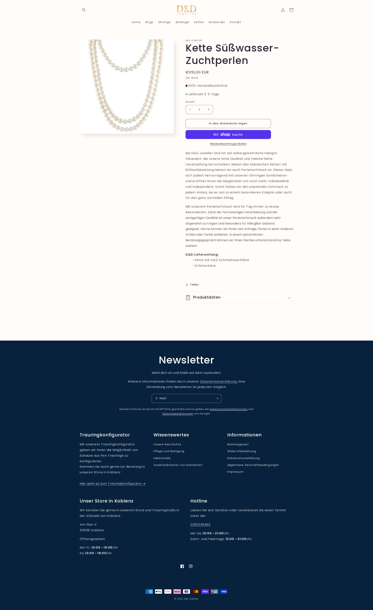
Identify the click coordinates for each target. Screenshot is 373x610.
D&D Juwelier (191, 598)
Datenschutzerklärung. (219, 381)
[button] (84, 10)
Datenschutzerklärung (243, 458)
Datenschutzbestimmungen (229, 409)
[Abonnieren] (217, 398)
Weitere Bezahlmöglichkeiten (228, 143)
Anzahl (190, 102)
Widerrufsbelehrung (241, 451)
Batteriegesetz (238, 444)
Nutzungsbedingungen (177, 413)
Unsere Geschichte (167, 444)
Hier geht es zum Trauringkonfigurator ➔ (113, 483)
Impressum (235, 472)
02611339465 (200, 524)
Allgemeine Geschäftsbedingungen (253, 465)
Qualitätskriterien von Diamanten (177, 465)
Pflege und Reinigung (168, 451)
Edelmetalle (162, 458)
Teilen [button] (194, 285)
